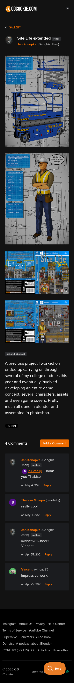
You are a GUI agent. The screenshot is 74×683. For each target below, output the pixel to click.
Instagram (9, 624)
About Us (25, 624)
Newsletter (60, 650)
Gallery (14, 27)
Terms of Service (14, 630)
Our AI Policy (40, 650)
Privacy (40, 624)
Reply (47, 485)
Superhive (9, 637)
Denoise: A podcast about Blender (27, 644)
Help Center (56, 624)
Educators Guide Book (35, 637)
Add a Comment (54, 443)
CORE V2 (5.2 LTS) (15, 650)
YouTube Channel (41, 630)
